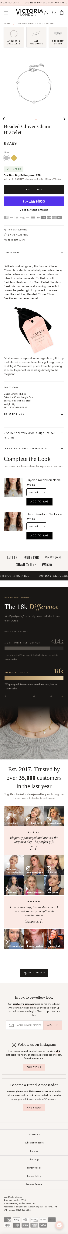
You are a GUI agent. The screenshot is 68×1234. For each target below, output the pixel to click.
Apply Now (34, 1107)
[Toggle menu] (6, 12)
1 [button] (28, 119)
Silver (6, 158)
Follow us (34, 1067)
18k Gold (14, 158)
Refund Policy (34, 1176)
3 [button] (36, 119)
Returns (34, 1151)
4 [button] (40, 119)
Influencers (34, 1134)
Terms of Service (34, 1184)
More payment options (34, 210)
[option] (34, 84)
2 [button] (32, 119)
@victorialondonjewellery (28, 794)
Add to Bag (39, 501)
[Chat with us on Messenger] (59, 1225)
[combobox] (36, 492)
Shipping (34, 1159)
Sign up (52, 1025)
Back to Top (36, 972)
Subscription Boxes (34, 1142)
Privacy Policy (34, 1167)
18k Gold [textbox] (33, 492)
